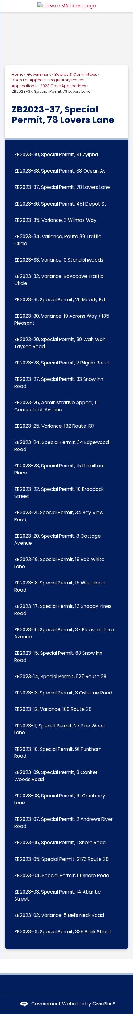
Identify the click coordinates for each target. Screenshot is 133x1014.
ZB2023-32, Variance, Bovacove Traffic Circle (58, 280)
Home (17, 74)
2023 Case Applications (62, 85)
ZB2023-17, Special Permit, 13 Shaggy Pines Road (63, 610)
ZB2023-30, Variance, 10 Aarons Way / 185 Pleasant (61, 319)
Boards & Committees (75, 74)
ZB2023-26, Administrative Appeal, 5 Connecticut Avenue (56, 406)
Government (38, 74)
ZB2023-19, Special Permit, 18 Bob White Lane (59, 563)
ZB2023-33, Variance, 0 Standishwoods (58, 260)
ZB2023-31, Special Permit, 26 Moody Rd (59, 299)
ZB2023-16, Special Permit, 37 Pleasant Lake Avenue (64, 633)
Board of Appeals (29, 80)
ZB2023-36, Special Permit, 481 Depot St (60, 204)
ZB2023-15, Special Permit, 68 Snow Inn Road (58, 656)
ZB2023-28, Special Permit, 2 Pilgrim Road (61, 363)
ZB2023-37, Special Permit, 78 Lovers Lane (62, 187)
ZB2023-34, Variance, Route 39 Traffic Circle (57, 240)
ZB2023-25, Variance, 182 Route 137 (54, 426)
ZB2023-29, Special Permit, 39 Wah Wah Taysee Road (59, 343)
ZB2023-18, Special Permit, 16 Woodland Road (59, 586)
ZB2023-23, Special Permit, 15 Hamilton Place (58, 469)
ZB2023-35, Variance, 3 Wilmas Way (55, 220)
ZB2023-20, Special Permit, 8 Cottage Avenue (57, 539)
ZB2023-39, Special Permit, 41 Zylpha (56, 154)
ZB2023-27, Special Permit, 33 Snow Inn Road (58, 382)
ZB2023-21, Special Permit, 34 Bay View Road (58, 516)
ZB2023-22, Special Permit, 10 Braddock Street (59, 492)
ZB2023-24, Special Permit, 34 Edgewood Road (61, 446)
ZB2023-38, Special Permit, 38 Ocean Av (60, 171)
